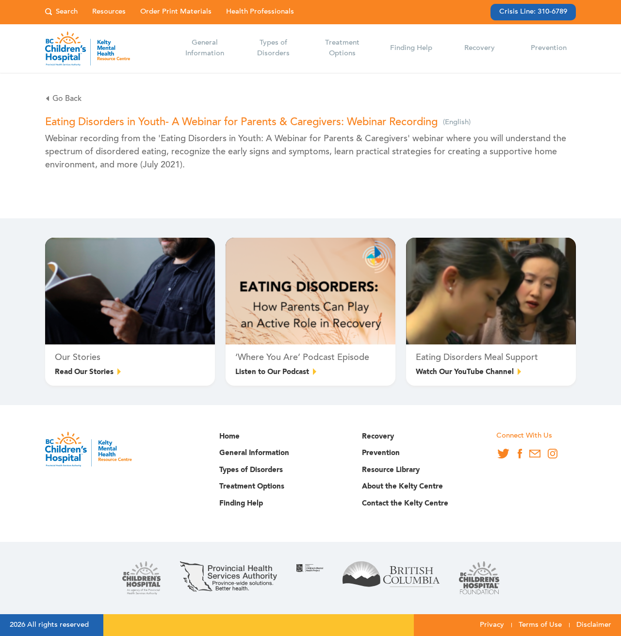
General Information (254, 453)
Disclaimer (593, 625)
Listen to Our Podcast (272, 372)
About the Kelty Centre (402, 486)
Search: (61, 12)
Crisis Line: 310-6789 (533, 12)
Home (229, 436)
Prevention (381, 453)
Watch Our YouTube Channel (465, 372)
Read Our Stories (84, 372)
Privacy (492, 625)
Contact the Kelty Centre (405, 503)
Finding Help (241, 503)
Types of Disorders (251, 470)
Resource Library (391, 470)
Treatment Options (251, 486)
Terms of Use (540, 625)
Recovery (378, 436)
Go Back (67, 99)
